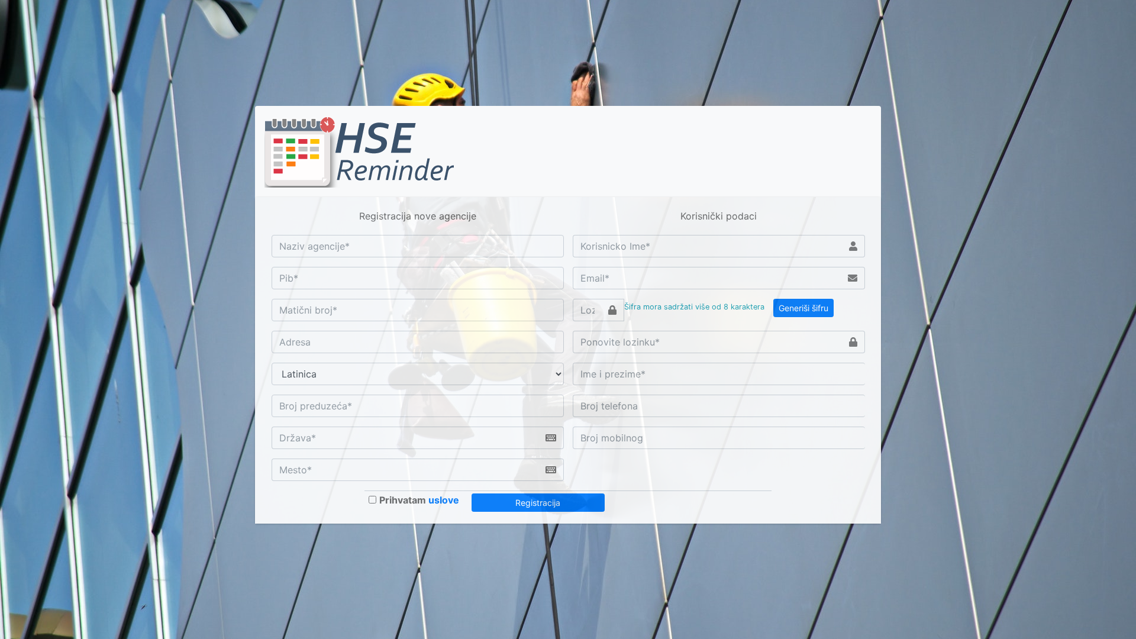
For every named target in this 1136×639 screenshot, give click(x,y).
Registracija (537, 503)
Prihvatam (419, 500)
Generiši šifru (803, 308)
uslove (443, 500)
